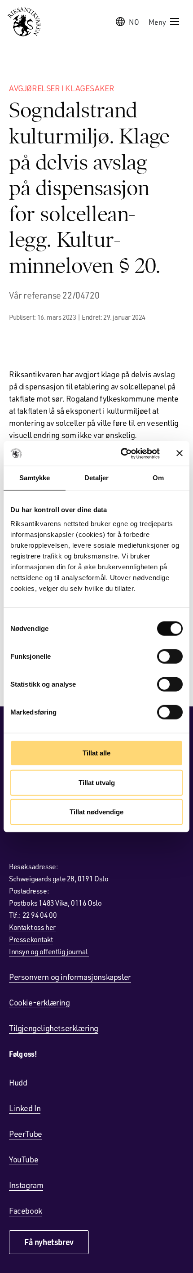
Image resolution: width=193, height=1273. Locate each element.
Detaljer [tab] (96, 478)
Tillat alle (96, 753)
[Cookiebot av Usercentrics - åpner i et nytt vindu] (121, 453)
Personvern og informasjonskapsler (70, 976)
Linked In (24, 1108)
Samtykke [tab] (34, 478)
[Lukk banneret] (179, 453)
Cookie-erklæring (39, 1002)
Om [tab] (158, 478)
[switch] (170, 656)
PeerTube (25, 1133)
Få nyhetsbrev (49, 1242)
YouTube (23, 1159)
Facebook (25, 1210)
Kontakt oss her (32, 927)
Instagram (26, 1184)
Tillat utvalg (97, 782)
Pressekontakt (31, 939)
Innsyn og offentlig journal (49, 951)
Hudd (18, 1082)
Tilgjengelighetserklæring (53, 1028)
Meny (157, 22)
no (134, 22)
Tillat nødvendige (96, 812)
